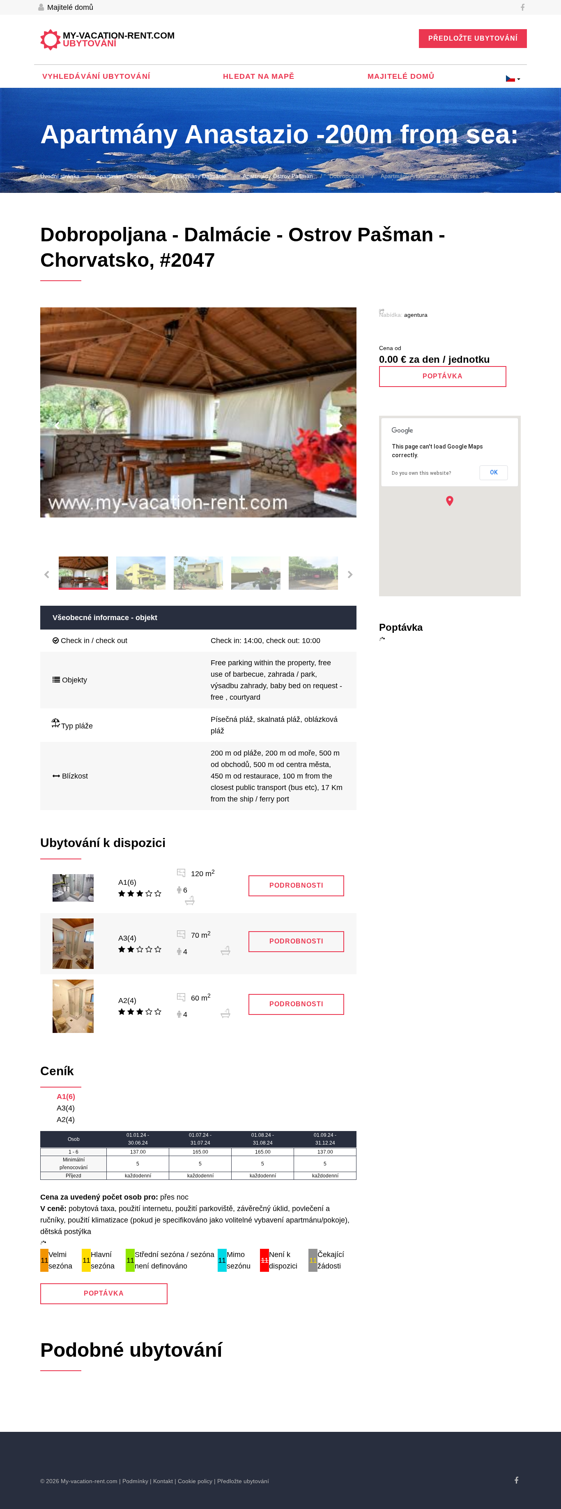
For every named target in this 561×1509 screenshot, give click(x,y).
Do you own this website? (421, 473)
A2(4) (127, 1000)
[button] (449, 501)
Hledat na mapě (258, 76)
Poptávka (104, 1293)
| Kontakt (161, 1481)
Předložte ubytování (472, 38)
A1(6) (127, 882)
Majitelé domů (69, 7)
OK (494, 472)
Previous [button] (57, 426)
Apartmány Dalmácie (199, 176)
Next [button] (340, 426)
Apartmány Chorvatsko (126, 176)
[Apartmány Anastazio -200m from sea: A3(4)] (73, 943)
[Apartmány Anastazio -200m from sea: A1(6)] (73, 888)
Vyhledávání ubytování (96, 76)
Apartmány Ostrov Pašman (278, 176)
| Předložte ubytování (241, 1481)
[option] (198, 412)
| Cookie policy (193, 1481)
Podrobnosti (296, 885)
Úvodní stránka (60, 176)
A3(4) (127, 938)
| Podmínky (133, 1481)
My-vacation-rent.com (119, 40)
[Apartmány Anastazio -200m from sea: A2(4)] (73, 1006)
